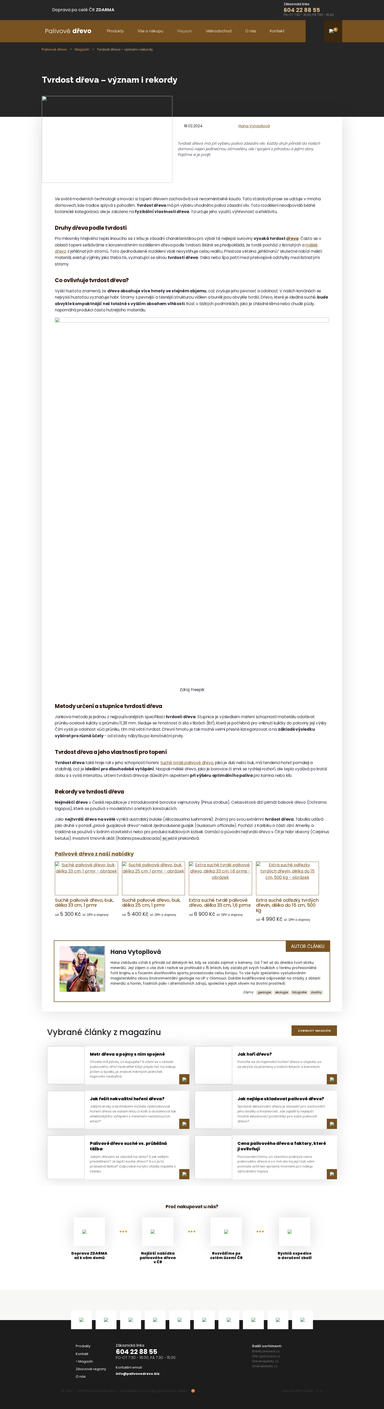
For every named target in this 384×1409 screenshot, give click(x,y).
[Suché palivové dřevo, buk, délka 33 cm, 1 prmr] (86, 878)
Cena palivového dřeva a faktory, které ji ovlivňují (281, 1146)
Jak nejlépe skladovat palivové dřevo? (280, 1099)
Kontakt (277, 31)
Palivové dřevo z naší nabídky (94, 853)
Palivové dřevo (54, 49)
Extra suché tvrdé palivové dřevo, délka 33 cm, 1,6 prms (220, 902)
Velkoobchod (218, 31)
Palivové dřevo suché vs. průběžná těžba (128, 1146)
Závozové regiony (91, 1369)
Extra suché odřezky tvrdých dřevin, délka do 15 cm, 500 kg (287, 905)
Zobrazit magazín (314, 1031)
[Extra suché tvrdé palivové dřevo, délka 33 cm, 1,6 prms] (220, 878)
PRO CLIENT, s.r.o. (309, 1391)
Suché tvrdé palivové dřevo (186, 762)
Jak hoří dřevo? (254, 1054)
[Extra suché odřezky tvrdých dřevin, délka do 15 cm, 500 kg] (287, 878)
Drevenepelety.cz (265, 1361)
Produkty (115, 31)
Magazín (184, 31)
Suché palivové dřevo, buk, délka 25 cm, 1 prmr (151, 902)
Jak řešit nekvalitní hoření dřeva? (127, 1099)
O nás (250, 31)
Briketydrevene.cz (266, 1351)
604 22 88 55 (136, 1351)
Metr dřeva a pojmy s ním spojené (127, 1054)
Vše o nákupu (150, 31)
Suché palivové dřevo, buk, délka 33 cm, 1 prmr (84, 902)
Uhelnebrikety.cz (264, 1366)
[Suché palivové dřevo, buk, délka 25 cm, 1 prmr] (153, 878)
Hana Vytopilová (254, 126)
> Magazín (84, 1361)
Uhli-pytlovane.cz (266, 1356)
